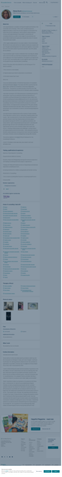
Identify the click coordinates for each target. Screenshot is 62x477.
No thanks (47, 471)
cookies (6, 470)
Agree (55, 471)
